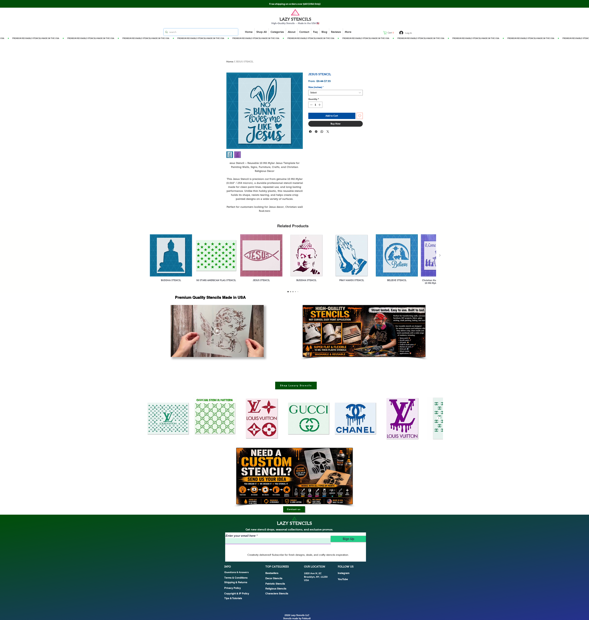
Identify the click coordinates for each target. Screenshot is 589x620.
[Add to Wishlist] (360, 116)
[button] (389, 32)
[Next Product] (440, 255)
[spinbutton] (315, 105)
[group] (293, 260)
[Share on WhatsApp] (322, 140)
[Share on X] (328, 140)
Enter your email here (240, 535)
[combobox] (335, 92)
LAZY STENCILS (295, 19)
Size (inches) (316, 87)
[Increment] (320, 105)
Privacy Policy (232, 588)
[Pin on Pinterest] (316, 140)
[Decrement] (311, 105)
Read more (264, 210)
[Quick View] (171, 255)
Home (229, 61)
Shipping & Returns (235, 582)
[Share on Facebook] (310, 140)
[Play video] (217, 331)
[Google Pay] (335, 132)
